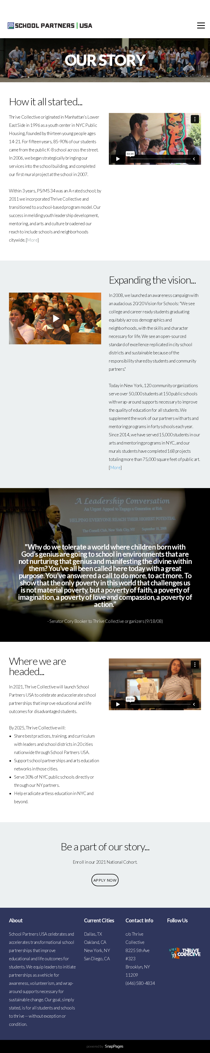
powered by (105, 1046)
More (32, 240)
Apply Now (105, 880)
